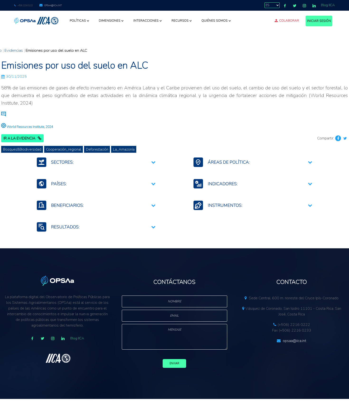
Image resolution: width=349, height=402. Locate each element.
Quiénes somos (215, 20)
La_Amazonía (124, 149)
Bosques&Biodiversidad (22, 149)
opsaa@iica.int (53, 5)
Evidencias (14, 50)
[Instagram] (304, 5)
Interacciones (146, 20)
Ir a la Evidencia (19, 138)
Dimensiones (109, 20)
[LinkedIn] (314, 5)
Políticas (78, 20)
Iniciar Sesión (319, 21)
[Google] (52, 338)
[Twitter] (294, 5)
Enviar (174, 363)
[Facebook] (285, 5)
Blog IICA (328, 5)
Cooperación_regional (63, 149)
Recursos (180, 20)
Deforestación (97, 149)
